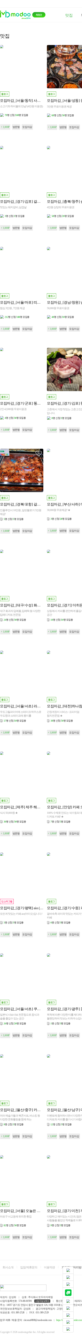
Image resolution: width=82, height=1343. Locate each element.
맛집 (69, 15)
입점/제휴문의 (28, 1267)
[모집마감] (1, 46)
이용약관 (49, 1267)
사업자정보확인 (42, 1301)
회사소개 (8, 1267)
